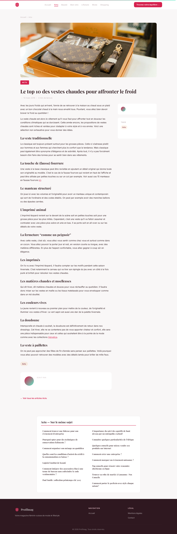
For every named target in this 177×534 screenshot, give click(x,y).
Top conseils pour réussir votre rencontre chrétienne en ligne (111, 467)
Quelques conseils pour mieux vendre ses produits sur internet (111, 447)
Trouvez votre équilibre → (148, 5)
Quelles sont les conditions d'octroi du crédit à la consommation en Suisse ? (63, 455)
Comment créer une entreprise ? (107, 454)
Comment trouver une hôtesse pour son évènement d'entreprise (60, 432)
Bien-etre (74, 5)
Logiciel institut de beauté (54, 463)
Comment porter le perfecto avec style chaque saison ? (113, 484)
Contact (131, 518)
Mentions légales (135, 513)
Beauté (64, 5)
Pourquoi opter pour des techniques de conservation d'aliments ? (60, 441)
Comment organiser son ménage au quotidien (63, 448)
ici (40, 180)
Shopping (104, 5)
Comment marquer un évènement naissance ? (113, 460)
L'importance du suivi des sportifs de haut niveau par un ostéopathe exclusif (111, 432)
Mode (94, 5)
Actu (56, 5)
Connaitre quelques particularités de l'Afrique (113, 439)
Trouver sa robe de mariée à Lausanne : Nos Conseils (112, 476)
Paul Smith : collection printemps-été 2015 (62, 480)
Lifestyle (85, 5)
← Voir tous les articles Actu (33, 398)
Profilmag (27, 509)
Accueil (48, 5)
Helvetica (52, 337)
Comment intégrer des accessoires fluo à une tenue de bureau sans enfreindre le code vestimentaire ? (63, 471)
